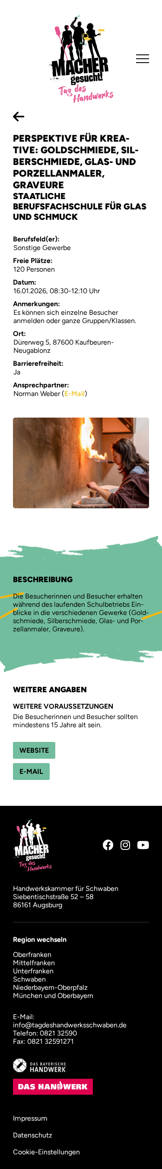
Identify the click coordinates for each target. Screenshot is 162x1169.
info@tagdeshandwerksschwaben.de (70, 1025)
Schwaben (29, 979)
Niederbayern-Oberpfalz (50, 987)
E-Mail (74, 394)
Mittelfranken (34, 963)
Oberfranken (32, 954)
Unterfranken (33, 971)
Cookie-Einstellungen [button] (46, 1152)
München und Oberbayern (53, 996)
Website (34, 750)
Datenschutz (32, 1135)
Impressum (30, 1118)
